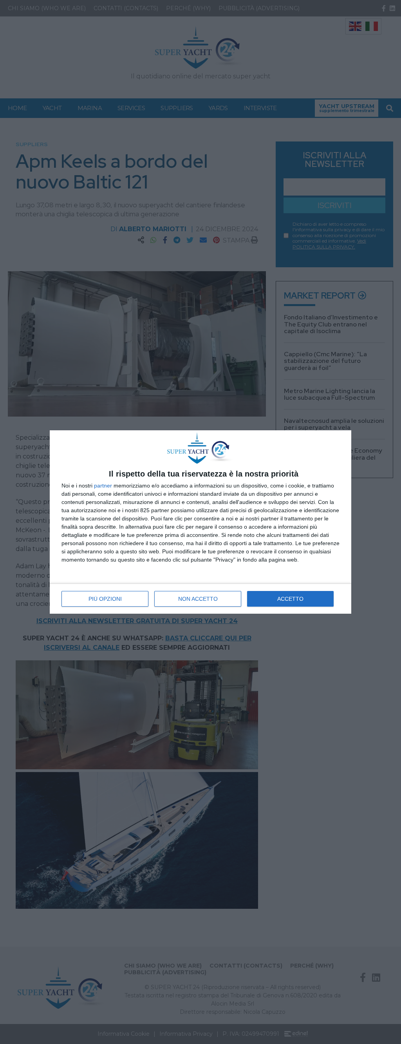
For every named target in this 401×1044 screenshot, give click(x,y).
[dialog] (200, 521)
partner (103, 485)
